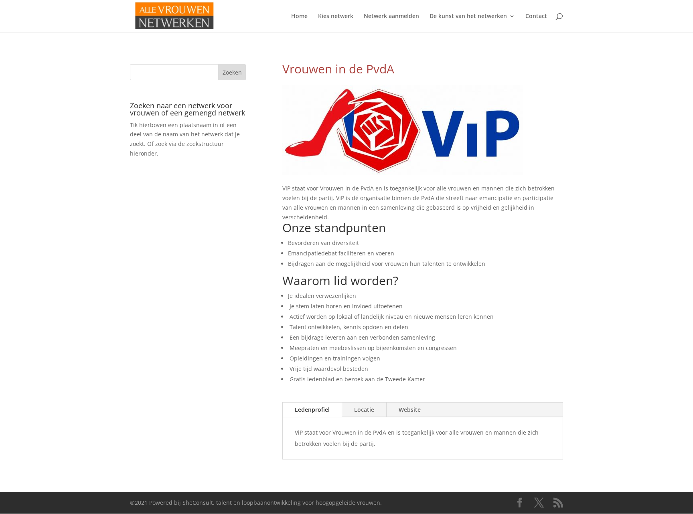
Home (299, 16)
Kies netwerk (335, 16)
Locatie (364, 409)
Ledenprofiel (312, 409)
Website (410, 409)
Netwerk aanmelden (391, 16)
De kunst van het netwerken (468, 16)
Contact (536, 16)
